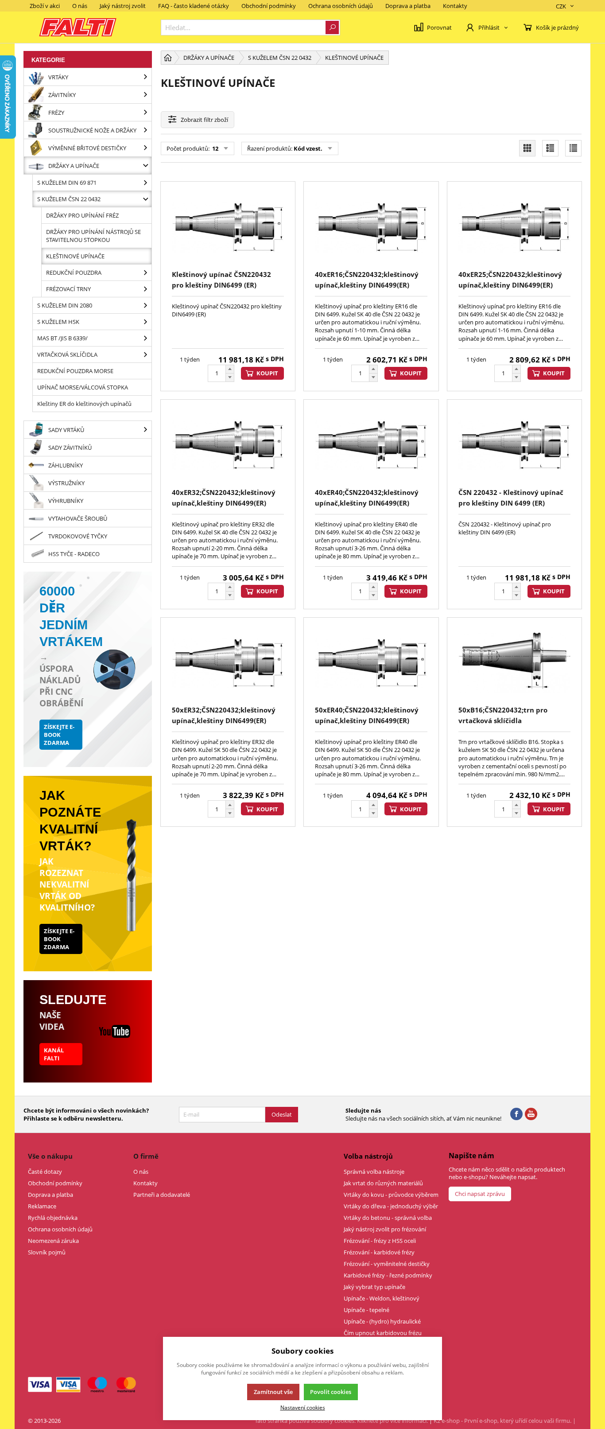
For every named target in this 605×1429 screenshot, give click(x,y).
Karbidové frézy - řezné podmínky (388, 1275)
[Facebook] (516, 1114)
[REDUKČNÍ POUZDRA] (145, 272)
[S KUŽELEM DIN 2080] (145, 305)
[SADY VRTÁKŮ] (145, 430)
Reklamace (42, 1206)
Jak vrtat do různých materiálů (383, 1183)
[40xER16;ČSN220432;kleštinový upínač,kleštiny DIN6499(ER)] (371, 227)
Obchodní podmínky (268, 6)
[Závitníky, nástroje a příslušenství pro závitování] (145, 95)
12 (214, 148)
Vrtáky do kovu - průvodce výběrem (391, 1195)
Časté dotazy (45, 1172)
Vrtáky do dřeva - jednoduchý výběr (391, 1206)
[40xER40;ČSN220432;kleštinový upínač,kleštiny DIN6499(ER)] (371, 445)
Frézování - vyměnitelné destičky (387, 1264)
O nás (79, 6)
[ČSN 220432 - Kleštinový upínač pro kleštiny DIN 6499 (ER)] (514, 445)
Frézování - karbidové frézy (379, 1252)
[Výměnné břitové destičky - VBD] (145, 148)
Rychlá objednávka (53, 1218)
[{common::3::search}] (332, 27)
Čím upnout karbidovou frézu (383, 1333)
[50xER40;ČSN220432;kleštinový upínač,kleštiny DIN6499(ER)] (371, 663)
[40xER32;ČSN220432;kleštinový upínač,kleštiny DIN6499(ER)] (228, 445)
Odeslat (281, 1114)
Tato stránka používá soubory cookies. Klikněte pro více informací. (341, 1421)
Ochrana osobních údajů (340, 6)
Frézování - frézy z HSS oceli (380, 1241)
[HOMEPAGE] (168, 58)
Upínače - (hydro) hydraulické (382, 1321)
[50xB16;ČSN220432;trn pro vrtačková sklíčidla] (514, 663)
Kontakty (455, 6)
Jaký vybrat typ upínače (374, 1287)
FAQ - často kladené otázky (193, 6)
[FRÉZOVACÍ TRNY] (145, 288)
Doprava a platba (407, 6)
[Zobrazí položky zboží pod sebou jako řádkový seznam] (550, 148)
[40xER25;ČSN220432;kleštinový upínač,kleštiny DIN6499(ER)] (514, 227)
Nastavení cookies (302, 1407)
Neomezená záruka (53, 1241)
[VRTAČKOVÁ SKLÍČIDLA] (145, 354)
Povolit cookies (330, 1392)
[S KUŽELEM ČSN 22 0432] (145, 199)
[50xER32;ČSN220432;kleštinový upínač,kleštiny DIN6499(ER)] (228, 663)
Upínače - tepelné (366, 1310)
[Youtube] (531, 1114)
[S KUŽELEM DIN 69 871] (145, 182)
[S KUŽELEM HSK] (145, 321)
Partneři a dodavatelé (161, 1195)
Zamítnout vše (273, 1392)
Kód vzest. (308, 148)
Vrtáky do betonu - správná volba (388, 1218)
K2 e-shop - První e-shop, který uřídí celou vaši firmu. (502, 1421)
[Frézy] (145, 112)
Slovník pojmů (47, 1252)
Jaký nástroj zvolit (123, 6)
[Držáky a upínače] (145, 165)
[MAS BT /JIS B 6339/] (145, 338)
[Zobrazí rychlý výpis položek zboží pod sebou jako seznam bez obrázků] (573, 148)
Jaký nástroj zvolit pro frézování (385, 1229)
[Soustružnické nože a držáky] (145, 130)
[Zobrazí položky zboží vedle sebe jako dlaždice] (527, 148)
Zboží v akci (45, 6)
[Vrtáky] (145, 77)
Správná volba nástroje (374, 1172)
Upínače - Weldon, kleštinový (381, 1298)
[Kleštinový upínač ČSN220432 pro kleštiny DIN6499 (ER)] (228, 227)
